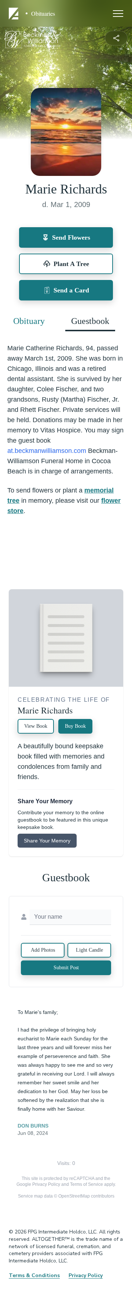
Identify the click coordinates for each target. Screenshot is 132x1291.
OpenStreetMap (74, 1196)
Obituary (29, 321)
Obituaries (43, 13)
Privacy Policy (46, 1184)
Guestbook (90, 321)
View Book (35, 726)
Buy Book (75, 726)
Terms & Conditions (34, 1275)
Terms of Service (86, 1184)
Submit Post (66, 967)
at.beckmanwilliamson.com (46, 450)
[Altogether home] (15, 13)
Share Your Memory (47, 841)
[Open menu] (118, 13)
